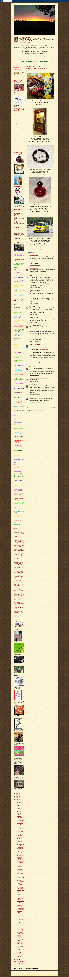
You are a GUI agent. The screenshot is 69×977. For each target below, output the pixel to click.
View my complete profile (25, 42)
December (19, 802)
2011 (17, 797)
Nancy (31, 384)
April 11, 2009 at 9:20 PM (34, 375)
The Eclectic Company (27, 6)
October (19, 805)
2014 (17, 793)
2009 (17, 800)
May (18, 813)
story (20, 222)
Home (40, 407)
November (19, 803)
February (19, 956)
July (18, 810)
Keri (31, 306)
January (19, 958)
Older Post (52, 407)
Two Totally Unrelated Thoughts (19, 834)
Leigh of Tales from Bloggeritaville (39, 378)
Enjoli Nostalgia (20, 946)
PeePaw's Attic (20, 947)
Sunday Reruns (20, 837)
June (18, 811)
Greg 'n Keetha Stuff (18, 963)
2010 (17, 799)
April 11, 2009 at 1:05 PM (34, 314)
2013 (17, 794)
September (19, 806)
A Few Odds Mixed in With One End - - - (20, 858)
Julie (31, 275)
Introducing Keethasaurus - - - (20, 817)
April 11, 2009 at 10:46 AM (35, 265)
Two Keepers (19, 942)
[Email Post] (42, 249)
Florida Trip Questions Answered (19, 936)
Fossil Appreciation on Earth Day (20, 853)
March (18, 955)
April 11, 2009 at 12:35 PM (35, 303)
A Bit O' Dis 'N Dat (20, 855)
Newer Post (28, 407)
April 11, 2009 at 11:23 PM (35, 402)
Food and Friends (20, 909)
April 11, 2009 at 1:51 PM (34, 322)
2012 (17, 796)
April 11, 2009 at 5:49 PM (34, 341)
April (18, 814)
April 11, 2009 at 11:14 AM (35, 287)
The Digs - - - (19, 922)
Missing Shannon (20, 844)
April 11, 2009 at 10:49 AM (35, 273)
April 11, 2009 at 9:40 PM (34, 381)
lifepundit (32, 255)
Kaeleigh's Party (20, 831)
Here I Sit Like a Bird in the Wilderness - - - (20, 875)
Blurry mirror (45, 349)
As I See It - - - (20, 923)
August (18, 808)
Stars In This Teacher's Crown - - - (19, 868)
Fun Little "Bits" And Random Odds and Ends (20, 929)
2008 (17, 959)
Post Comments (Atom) (37, 410)
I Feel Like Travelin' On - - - (20, 884)
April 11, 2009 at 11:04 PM (35, 394)
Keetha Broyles (25, 37)
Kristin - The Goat (34, 344)
